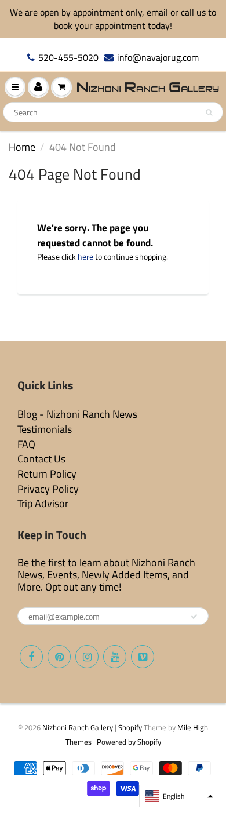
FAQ (26, 444)
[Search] (209, 112)
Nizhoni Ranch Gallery (77, 727)
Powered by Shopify (129, 742)
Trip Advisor (42, 503)
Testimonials (44, 429)
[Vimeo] (142, 656)
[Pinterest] (59, 656)
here (85, 256)
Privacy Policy (48, 489)
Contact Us (41, 459)
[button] (178, 796)
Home (22, 147)
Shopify (130, 727)
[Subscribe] (194, 616)
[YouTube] (114, 656)
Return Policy (46, 474)
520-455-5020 (68, 57)
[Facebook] (31, 656)
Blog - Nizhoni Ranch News (77, 414)
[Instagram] (87, 656)
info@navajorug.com (158, 57)
